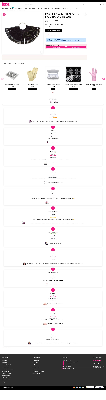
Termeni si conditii (6, 379)
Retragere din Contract (7, 373)
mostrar (50, 35)
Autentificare (36, 360)
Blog (4, 382)
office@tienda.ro (67, 366)
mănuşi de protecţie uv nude (33, 84)
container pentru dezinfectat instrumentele (53, 84)
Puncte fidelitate (36, 373)
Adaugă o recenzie (56, 47)
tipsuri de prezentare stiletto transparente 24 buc (73, 84)
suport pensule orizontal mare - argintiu (12, 84)
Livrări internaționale (7, 364)
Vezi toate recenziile (6, 347)
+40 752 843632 (67, 364)
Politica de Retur (6, 371)
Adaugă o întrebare (77, 47)
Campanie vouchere (7, 377)
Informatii (5, 362)
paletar (46, 35)
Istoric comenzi (36, 367)
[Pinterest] (48, 34)
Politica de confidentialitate (8, 369)
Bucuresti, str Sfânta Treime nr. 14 (71, 361)
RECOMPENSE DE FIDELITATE (98, 366)
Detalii (53, 89)
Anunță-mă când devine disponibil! (53, 30)
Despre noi (5, 360)
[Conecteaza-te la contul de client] (101, 4)
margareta (54, 35)
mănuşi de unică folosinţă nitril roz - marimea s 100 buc (94, 85)
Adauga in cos (12, 89)
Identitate (35, 369)
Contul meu (35, 362)
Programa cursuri (6, 367)
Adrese (34, 364)
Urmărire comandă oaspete (38, 371)
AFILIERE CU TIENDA (97, 367)
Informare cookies (6, 375)
